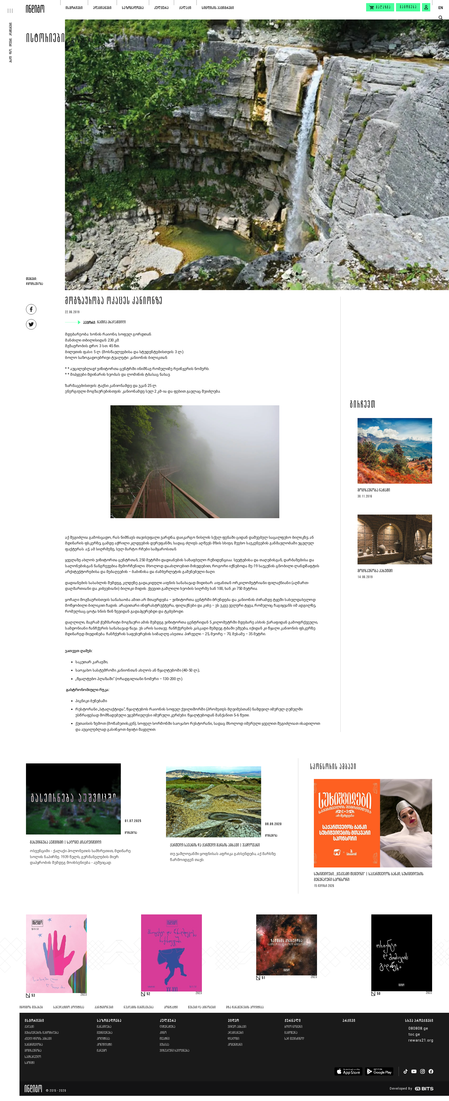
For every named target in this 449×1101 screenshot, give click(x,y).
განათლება (104, 1027)
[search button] (441, 18)
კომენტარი (235, 1045)
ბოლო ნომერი (293, 1027)
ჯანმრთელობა (34, 1045)
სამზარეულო (33, 1057)
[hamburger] (13, 6)
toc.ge (414, 1034)
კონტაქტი (171, 1007)
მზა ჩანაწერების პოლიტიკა (245, 1007)
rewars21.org (420, 1040)
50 (378, 994)
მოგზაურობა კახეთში (375, 571)
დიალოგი (233, 1039)
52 (148, 994)
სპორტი (30, 1063)
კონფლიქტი (104, 1045)
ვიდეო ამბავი (237, 1027)
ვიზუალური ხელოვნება (174, 1051)
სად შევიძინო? (294, 1039)
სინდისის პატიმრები (218, 7)
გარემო (102, 1051)
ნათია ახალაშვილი (112, 322)
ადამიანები (102, 7)
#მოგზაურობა (34, 284)
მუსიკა (164, 1045)
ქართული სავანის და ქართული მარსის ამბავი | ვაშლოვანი (215, 845)
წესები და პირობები (202, 1007)
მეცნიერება (105, 1033)
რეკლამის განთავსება (139, 1007)
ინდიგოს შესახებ (31, 1007)
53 (33, 996)
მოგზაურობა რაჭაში (374, 490)
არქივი (348, 1020)
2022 (429, 993)
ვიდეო (233, 1020)
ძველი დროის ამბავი (38, 1039)
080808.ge (418, 1028)
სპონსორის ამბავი (333, 767)
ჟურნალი (293, 1020)
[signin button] (426, 7)
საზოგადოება (133, 7)
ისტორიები (74, 7)
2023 (84, 995)
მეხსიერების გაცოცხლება (42, 1033)
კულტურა (161, 7)
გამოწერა (408, 7)
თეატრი (165, 1039)
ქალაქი (185, 7)
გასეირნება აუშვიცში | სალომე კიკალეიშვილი (65, 842)
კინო (163, 1033)
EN (440, 8)
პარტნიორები (104, 1007)
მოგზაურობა (82, 41)
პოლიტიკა (103, 1039)
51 (263, 978)
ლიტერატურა (167, 1027)
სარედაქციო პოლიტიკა (68, 1007)
